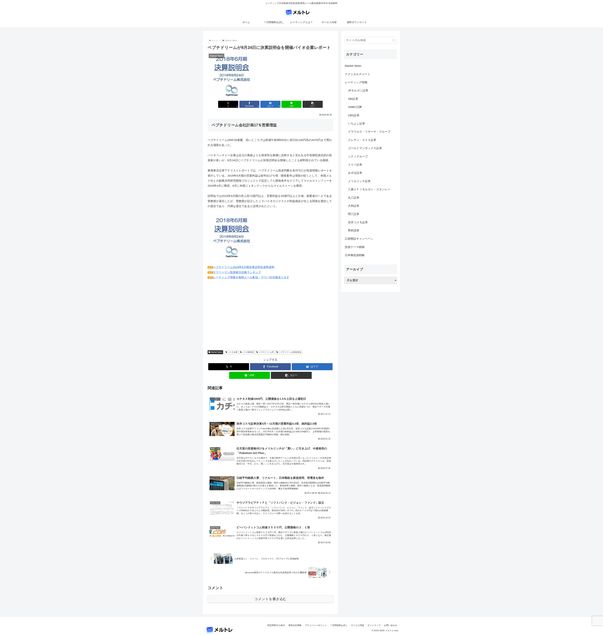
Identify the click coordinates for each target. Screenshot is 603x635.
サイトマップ (374, 625)
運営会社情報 (295, 625)
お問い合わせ (390, 625)
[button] (313, 104)
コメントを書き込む (270, 599)
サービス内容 (357, 625)
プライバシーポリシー (316, 625)
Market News (216, 352)
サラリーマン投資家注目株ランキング (237, 272)
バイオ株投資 (248, 352)
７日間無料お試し (339, 625)
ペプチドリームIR (266, 352)
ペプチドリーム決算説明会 (290, 352)
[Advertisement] (234, 317)
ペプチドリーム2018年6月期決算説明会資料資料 (243, 267)
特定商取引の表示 (276, 625)
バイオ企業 (232, 352)
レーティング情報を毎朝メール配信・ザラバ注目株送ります (251, 277)
